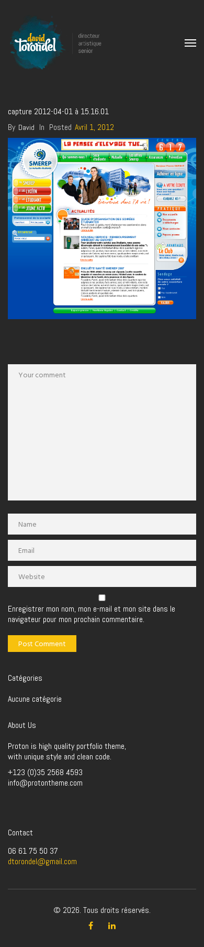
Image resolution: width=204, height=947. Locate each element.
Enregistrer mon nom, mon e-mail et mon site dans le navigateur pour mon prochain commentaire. (91, 614)
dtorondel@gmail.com (42, 861)
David (26, 127)
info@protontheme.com (45, 782)
